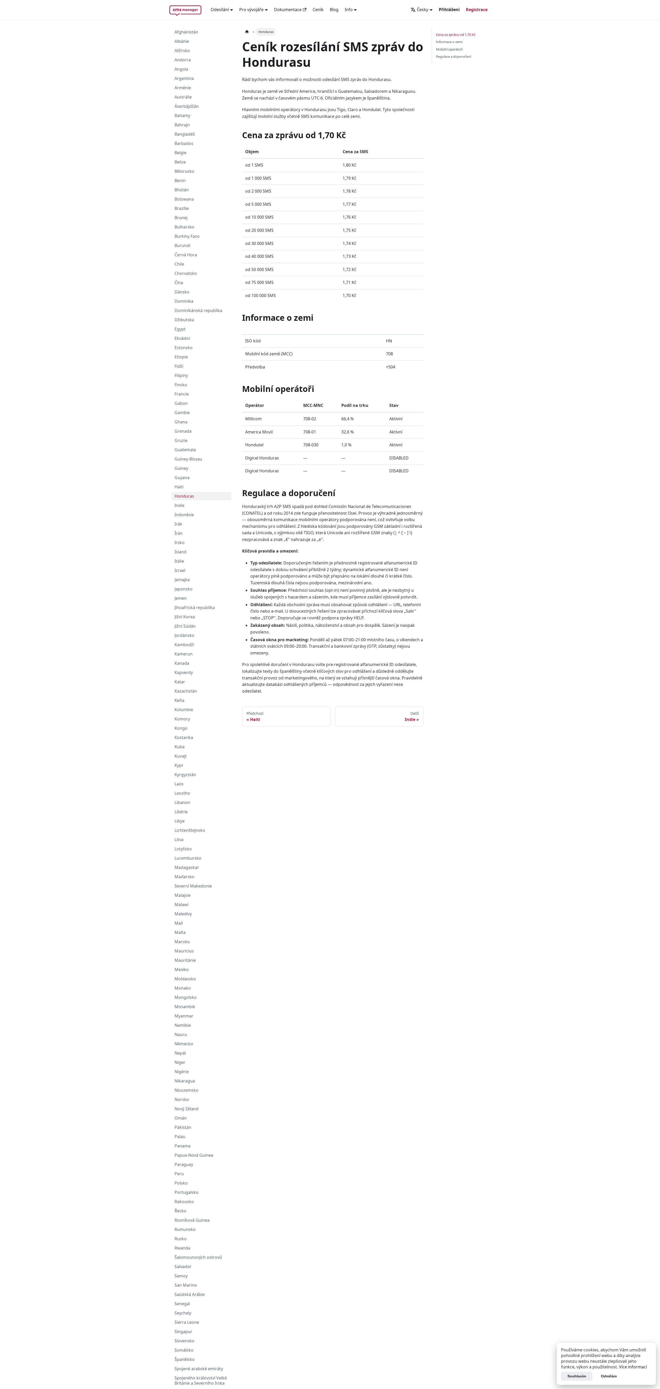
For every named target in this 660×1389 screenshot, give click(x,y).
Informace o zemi (449, 41)
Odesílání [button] (220, 9)
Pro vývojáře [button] (251, 9)
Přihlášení (449, 9)
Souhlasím (576, 1376)
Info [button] (349, 9)
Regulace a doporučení (453, 56)
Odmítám (609, 1376)
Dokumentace (288, 9)
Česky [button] (422, 9)
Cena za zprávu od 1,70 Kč (455, 34)
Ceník (318, 9)
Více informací (633, 1367)
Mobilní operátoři (449, 49)
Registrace (477, 9)
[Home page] (247, 32)
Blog (334, 9)
